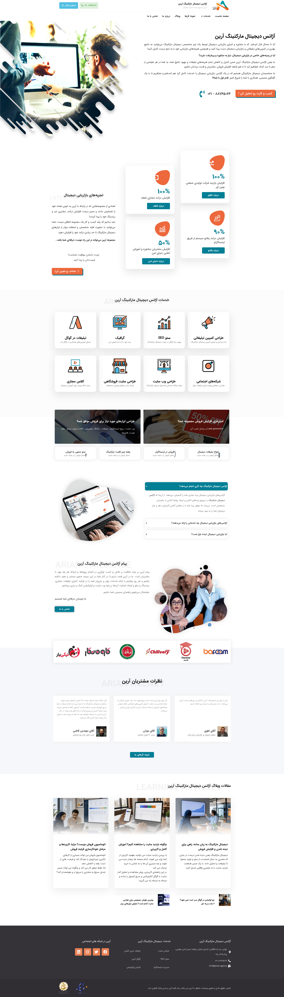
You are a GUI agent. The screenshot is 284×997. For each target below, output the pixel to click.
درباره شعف (158, 206)
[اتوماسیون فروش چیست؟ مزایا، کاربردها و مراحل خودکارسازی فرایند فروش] (80, 816)
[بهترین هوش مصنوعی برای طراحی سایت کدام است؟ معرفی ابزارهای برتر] (164, 905)
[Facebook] (105, 952)
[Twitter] (96, 952)
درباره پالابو (213, 250)
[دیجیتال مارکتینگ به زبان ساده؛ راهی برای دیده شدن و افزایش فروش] (203, 816)
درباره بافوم (213, 195)
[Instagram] (87, 952)
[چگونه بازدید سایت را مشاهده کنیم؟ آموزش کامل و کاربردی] (142, 816)
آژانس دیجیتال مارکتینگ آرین (192, 4)
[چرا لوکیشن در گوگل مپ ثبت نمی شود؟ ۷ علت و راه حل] (225, 905)
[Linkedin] (78, 952)
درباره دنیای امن (156, 261)
